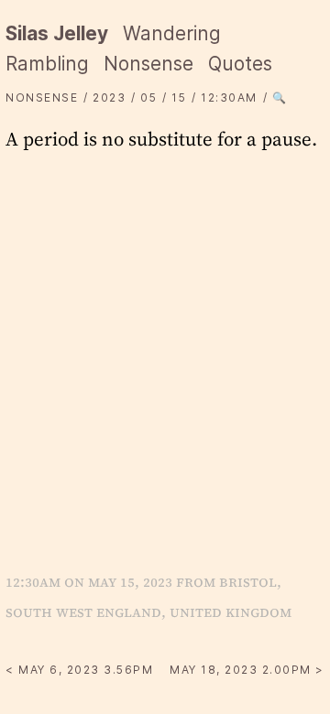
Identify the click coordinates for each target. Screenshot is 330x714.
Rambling (47, 63)
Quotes (240, 63)
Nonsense (148, 63)
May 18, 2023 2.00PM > (247, 669)
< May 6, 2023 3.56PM (79, 669)
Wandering (172, 33)
